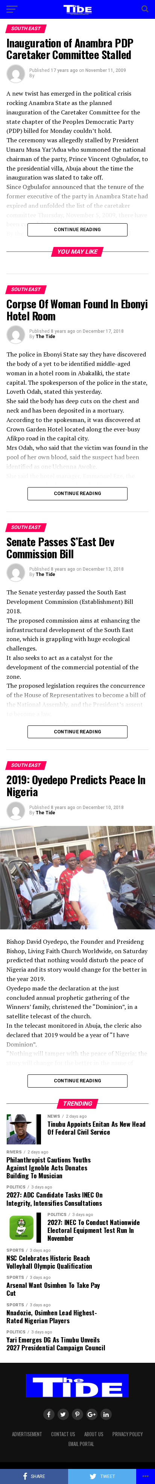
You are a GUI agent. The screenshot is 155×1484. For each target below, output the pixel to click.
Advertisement (27, 1434)
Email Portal (81, 1443)
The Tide (45, 336)
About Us (93, 1434)
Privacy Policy (127, 1434)
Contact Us (63, 1434)
